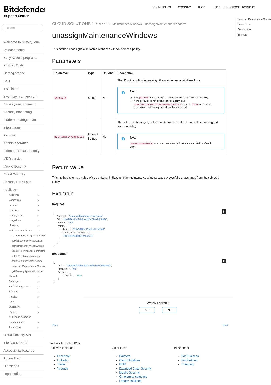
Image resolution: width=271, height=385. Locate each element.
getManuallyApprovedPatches (27, 271)
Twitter (61, 364)
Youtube (62, 368)
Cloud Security (14, 174)
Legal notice (12, 374)
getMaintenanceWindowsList (27, 240)
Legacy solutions (130, 380)
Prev (55, 325)
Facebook (63, 356)
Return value (244, 29)
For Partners (189, 360)
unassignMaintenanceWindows (27, 266)
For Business (190, 356)
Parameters (244, 24)
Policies (13, 296)
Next (225, 325)
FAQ (6, 81)
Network (13, 276)
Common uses (16, 322)
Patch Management (19, 286)
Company (187, 364)
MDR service (12, 158)
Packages (14, 281)
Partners (124, 356)
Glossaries (11, 366)
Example (242, 34)
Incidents (14, 210)
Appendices (15, 327)
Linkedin (62, 360)
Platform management (19, 120)
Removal (9, 135)
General (13, 205)
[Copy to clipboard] (224, 211)
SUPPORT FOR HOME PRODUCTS (234, 7)
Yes (147, 310)
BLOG (201, 7)
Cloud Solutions (129, 360)
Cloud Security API (17, 335)
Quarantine (14, 307)
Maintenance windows (20, 230)
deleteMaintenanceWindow (26, 256)
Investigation (15, 215)
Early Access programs (20, 58)
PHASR (13, 291)
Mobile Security (14, 166)
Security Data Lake (17, 182)
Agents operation (15, 143)
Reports (13, 312)
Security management (19, 104)
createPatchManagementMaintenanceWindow (27, 235)
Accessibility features (18, 350)
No (169, 310)
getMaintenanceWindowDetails (27, 246)
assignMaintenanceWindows (27, 261)
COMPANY (184, 7)
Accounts (14, 195)
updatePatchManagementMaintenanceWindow (27, 251)
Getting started (14, 73)
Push (11, 301)
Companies (15, 200)
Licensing (14, 225)
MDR (122, 364)
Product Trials (13, 65)
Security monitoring (17, 112)
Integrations (12, 128)
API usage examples (20, 317)
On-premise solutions (133, 376)
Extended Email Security (21, 151)
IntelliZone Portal (15, 342)
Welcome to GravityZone (21, 42)
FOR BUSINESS (161, 7)
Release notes (14, 50)
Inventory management (20, 96)
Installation (11, 89)
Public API (10, 190)
